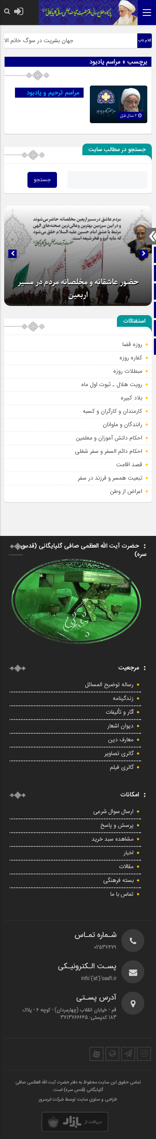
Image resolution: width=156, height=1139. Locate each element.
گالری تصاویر (119, 754)
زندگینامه (123, 699)
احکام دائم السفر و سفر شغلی (108, 451)
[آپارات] (96, 1054)
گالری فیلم (122, 768)
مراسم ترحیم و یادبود (53, 93)
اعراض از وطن (126, 491)
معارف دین (121, 740)
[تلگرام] (128, 1054)
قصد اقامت (129, 464)
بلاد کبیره (131, 397)
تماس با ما (122, 894)
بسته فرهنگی (118, 881)
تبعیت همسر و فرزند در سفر (110, 477)
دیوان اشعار (120, 726)
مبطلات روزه (127, 371)
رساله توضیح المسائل (109, 685)
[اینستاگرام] (144, 1054)
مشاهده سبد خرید (113, 839)
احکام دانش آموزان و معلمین (109, 437)
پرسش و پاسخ (117, 826)
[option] (78, 256)
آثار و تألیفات (120, 712)
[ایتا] (112, 1054)
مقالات (126, 867)
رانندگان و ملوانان (122, 424)
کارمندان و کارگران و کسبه (112, 411)
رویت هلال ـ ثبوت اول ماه (111, 384)
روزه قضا (132, 344)
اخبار (129, 853)
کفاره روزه (130, 357)
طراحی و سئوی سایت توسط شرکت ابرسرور (78, 1100)
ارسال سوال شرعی (113, 812)
